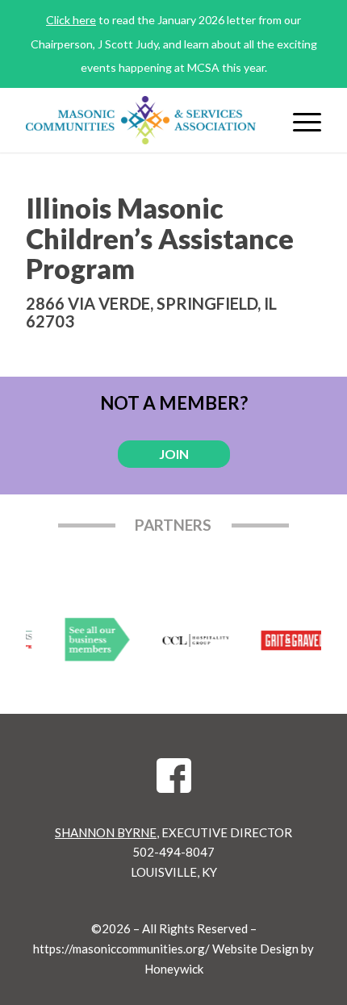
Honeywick (173, 968)
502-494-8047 (173, 851)
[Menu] (299, 120)
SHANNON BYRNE (106, 832)
